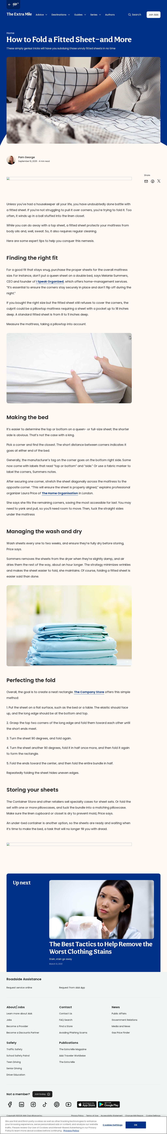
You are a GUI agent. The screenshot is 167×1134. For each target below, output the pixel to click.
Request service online (19, 987)
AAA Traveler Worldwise (72, 1055)
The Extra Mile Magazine (72, 1049)
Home (10, 33)
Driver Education (16, 1074)
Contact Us (65, 1013)
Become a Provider (17, 1026)
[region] (83, 1125)
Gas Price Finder (121, 1032)
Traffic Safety (14, 1049)
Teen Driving (14, 1062)
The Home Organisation (60, 493)
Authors (110, 14)
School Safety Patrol (18, 1055)
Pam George (26, 157)
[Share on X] (158, 181)
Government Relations (124, 1020)
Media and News (121, 1026)
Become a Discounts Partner (23, 1032)
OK (135, 1124)
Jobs (9, 1020)
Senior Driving (14, 1068)
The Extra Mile (19, 14)
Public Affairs (119, 1013)
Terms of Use (92, 1115)
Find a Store (66, 1026)
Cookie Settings (153, 1115)
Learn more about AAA (19, 1013)
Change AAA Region (134, 1115)
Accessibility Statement (111, 1115)
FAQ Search (65, 1020)
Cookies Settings (112, 1124)
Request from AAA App (72, 987)
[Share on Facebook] (153, 181)
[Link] (10, 1104)
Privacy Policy (77, 1115)
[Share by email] (146, 181)
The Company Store (89, 692)
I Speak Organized (50, 281)
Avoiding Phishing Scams (73, 1032)
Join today (40, 1094)
